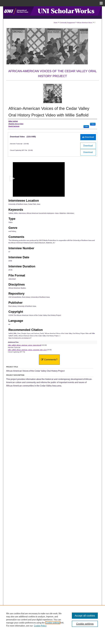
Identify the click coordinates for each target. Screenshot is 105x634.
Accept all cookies (85, 615)
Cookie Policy (40, 626)
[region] (52, 619)
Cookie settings (53, 623)
